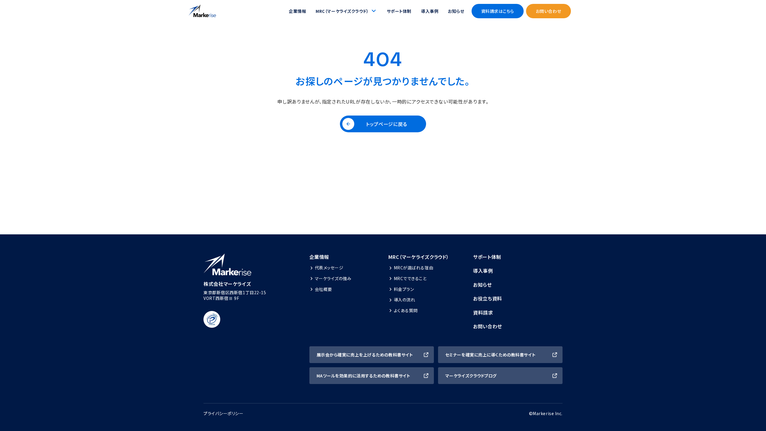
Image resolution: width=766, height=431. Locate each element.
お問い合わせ (487, 326)
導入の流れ (404, 300)
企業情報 (297, 11)
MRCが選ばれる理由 (414, 268)
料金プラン (404, 289)
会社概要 (323, 289)
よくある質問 (406, 310)
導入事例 (429, 11)
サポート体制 (399, 11)
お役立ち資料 (487, 298)
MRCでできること (410, 278)
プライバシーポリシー (223, 413)
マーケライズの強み (333, 278)
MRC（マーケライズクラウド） (418, 257)
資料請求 (483, 312)
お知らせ (456, 11)
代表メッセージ (329, 268)
